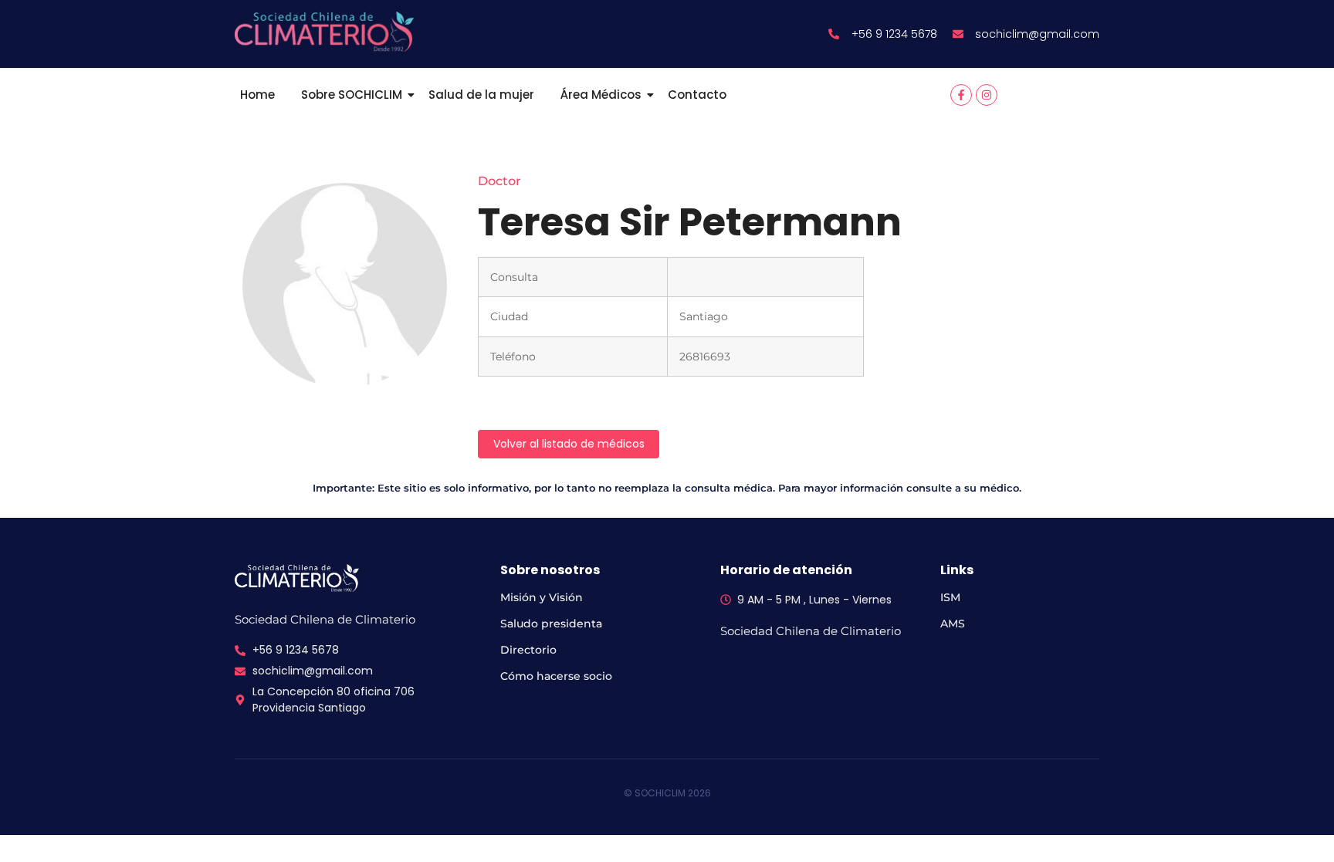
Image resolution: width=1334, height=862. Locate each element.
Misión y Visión (541, 597)
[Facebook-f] (961, 95)
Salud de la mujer (481, 94)
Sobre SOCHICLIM (351, 94)
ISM (950, 597)
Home (257, 94)
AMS (952, 623)
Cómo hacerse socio (556, 676)
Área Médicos (601, 94)
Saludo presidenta (551, 623)
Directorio (528, 650)
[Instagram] (986, 95)
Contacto (697, 94)
